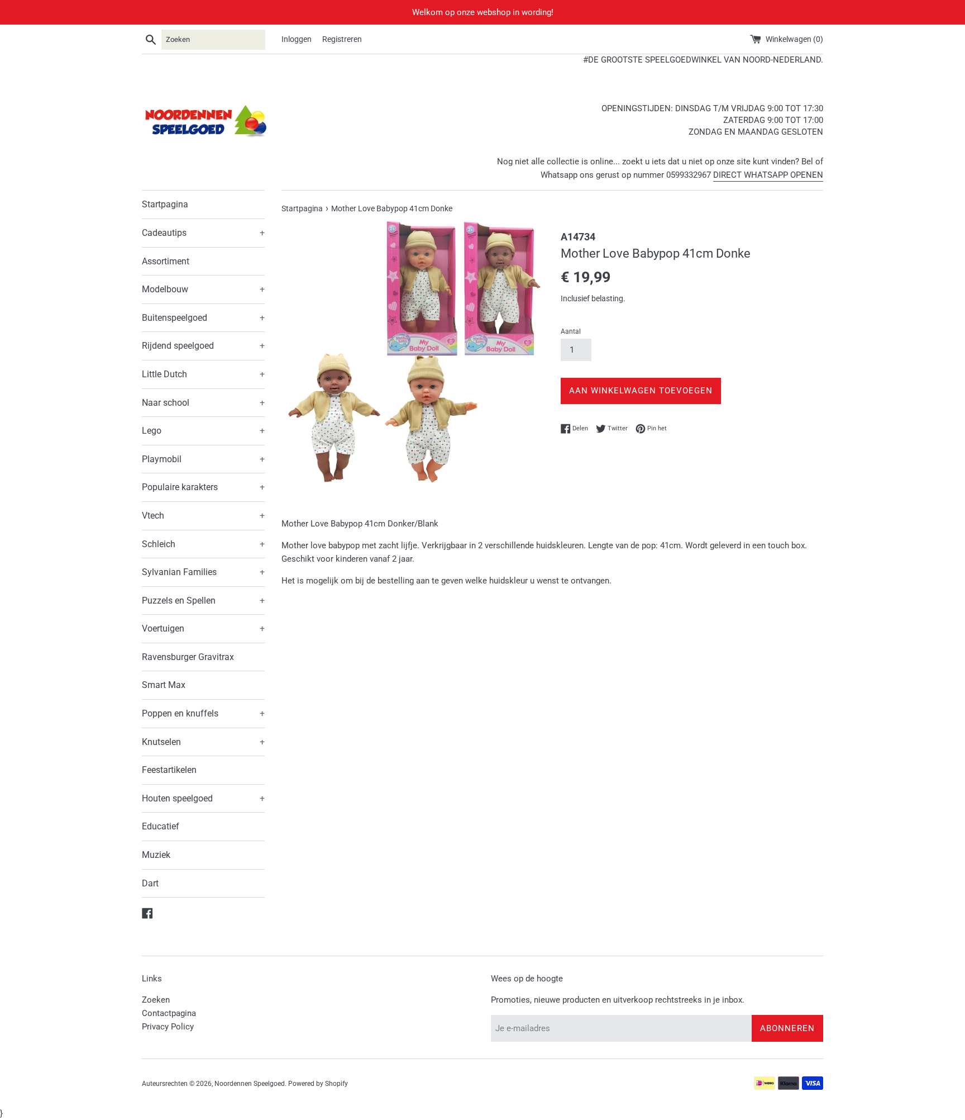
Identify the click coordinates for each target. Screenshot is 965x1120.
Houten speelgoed (203, 798)
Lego (203, 430)
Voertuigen (203, 628)
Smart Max (163, 685)
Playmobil (203, 459)
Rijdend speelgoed (203, 345)
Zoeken (156, 1000)
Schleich (203, 544)
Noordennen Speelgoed (249, 1084)
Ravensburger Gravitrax (188, 657)
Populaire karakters (203, 487)
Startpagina (165, 204)
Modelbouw (203, 289)
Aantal (571, 331)
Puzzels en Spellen (203, 600)
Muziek (156, 855)
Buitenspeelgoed (203, 317)
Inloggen (296, 39)
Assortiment (165, 261)
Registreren (342, 39)
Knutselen (203, 742)
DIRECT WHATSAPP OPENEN (768, 175)
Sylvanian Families (203, 572)
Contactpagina (169, 1013)
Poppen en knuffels (203, 713)
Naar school (203, 402)
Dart (150, 883)
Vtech (203, 515)
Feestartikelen (169, 770)
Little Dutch (203, 374)
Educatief (160, 826)
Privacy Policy (168, 1027)
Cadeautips (203, 232)
